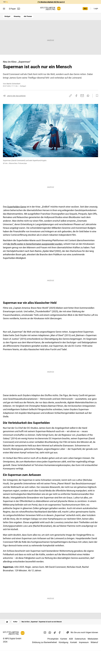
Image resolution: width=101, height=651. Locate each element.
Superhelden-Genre (16, 206)
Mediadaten (93, 639)
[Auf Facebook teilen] (76, 95)
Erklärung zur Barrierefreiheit (44, 642)
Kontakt (73, 642)
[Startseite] (7, 622)
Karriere (63, 639)
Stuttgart (7, 16)
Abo (85, 9)
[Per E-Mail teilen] (82, 95)
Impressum (84, 642)
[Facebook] (60, 632)
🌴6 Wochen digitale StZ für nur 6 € (51, 2)
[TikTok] (55, 632)
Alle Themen (28, 16)
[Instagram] (45, 632)
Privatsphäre (52, 639)
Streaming (17, 16)
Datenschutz (80, 639)
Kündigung (63, 642)
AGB (71, 639)
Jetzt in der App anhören (16, 96)
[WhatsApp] (50, 632)
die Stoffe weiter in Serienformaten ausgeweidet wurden (34, 244)
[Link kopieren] (70, 95)
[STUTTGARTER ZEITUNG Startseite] (50, 8)
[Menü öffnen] (4, 8)
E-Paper (12, 9)
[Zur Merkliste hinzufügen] (96, 95)
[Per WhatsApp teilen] (88, 95)
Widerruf (94, 642)
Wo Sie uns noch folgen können (84, 632)
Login (96, 8)
